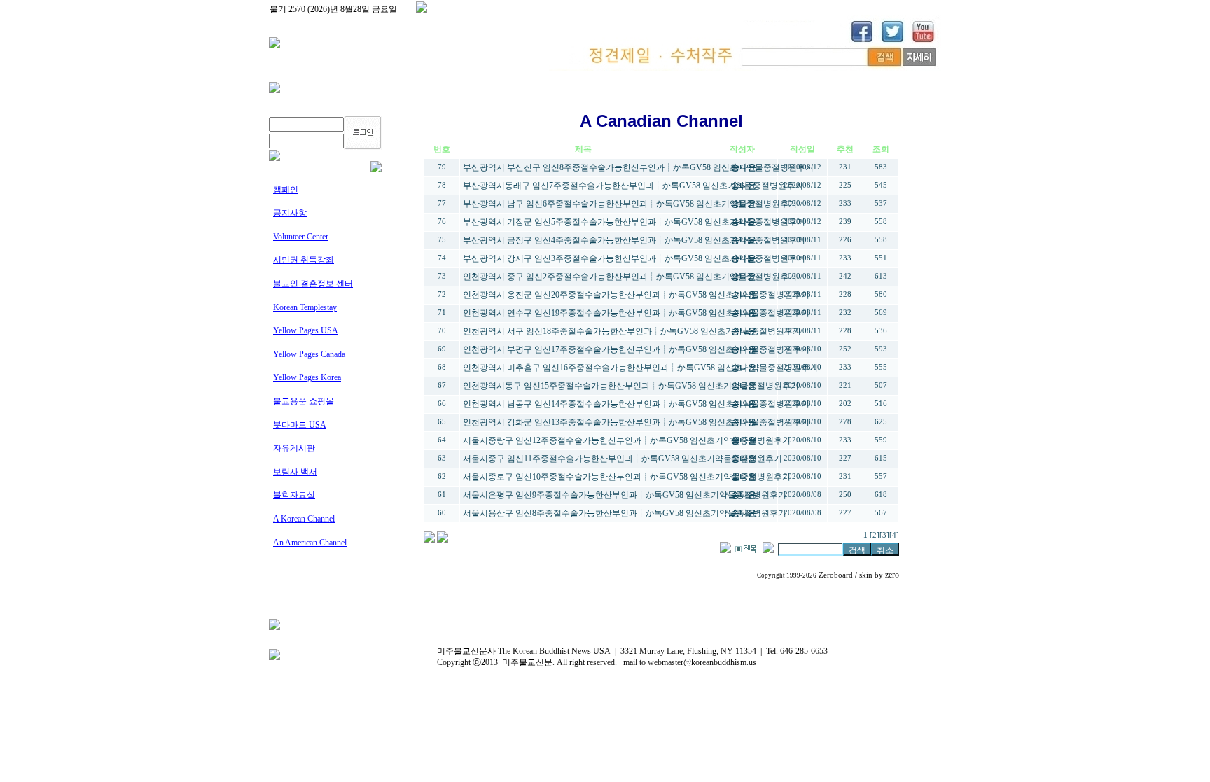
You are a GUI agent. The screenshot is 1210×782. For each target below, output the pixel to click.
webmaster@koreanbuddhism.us (702, 662)
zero (892, 575)
